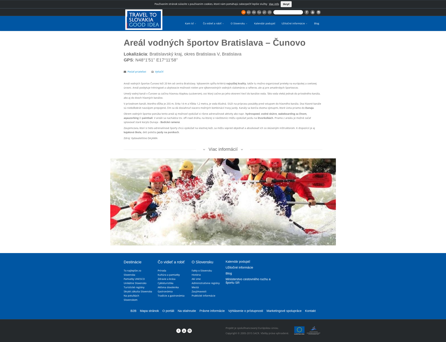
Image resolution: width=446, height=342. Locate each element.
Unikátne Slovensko (135, 283)
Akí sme (196, 279)
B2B (133, 311)
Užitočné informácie (294, 23)
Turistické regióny (134, 287)
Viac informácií (223, 149)
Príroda (162, 270)
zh (269, 12)
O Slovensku (238, 23)
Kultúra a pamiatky (169, 274)
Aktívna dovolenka (168, 287)
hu (259, 12)
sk (243, 12)
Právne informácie (212, 311)
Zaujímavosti (199, 291)
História (196, 274)
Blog (316, 23)
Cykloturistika (165, 283)
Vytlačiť (159, 71)
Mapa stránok (149, 311)
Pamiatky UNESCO (134, 279)
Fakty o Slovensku (202, 270)
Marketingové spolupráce (284, 311)
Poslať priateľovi (137, 71)
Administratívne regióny (206, 283)
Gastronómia (165, 291)
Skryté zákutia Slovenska (138, 291)
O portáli (168, 311)
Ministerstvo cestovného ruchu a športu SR (248, 280)
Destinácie (132, 262)
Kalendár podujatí (264, 23)
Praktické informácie (203, 295)
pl (264, 12)
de (253, 12)
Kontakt (310, 311)
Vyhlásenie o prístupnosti (245, 311)
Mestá (195, 287)
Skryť (286, 4)
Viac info (274, 4)
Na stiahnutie (187, 311)
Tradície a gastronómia (171, 295)
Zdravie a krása (166, 279)
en (248, 12)
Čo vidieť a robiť (212, 23)
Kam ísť (189, 23)
